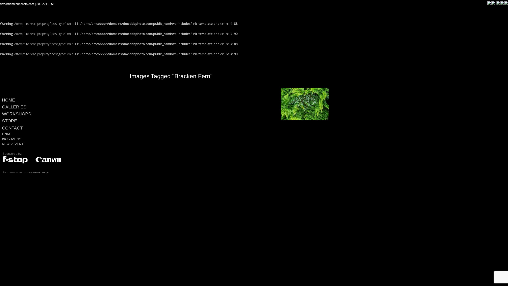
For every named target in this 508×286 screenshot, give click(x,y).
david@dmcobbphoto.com (17, 4)
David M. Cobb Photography (56, 76)
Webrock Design (41, 172)
